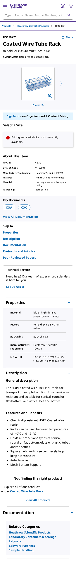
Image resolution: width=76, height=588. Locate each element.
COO (24, 207)
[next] (61, 83)
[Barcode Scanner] (63, 6)
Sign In (11, 116)
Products (6, 26)
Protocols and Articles (19, 251)
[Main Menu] (5, 6)
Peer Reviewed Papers (19, 257)
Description (11, 239)
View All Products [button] (38, 500)
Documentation (14, 245)
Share (69, 37)
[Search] (69, 15)
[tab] (9, 26)
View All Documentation (20, 217)
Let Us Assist (15, 287)
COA (9, 207)
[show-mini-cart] (70, 6)
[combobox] (38, 15)
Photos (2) (38, 105)
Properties (10, 232)
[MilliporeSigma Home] (18, 6)
